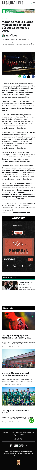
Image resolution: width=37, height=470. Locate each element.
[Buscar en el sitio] (31, 2)
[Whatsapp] (19, 76)
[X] (28, 76)
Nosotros (5, 432)
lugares (16, 435)
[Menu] (34, 2)
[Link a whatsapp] (31, 420)
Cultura (4, 18)
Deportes (18, 432)
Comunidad (31, 432)
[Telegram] (24, 76)
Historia (24, 432)
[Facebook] (33, 76)
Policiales (22, 435)
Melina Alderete (11, 35)
